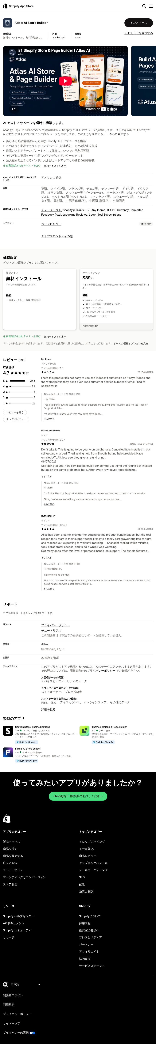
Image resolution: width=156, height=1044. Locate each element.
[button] (39, 735)
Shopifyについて (90, 916)
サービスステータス (92, 966)
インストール (138, 22)
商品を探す (10, 849)
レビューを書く (15, 412)
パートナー (86, 944)
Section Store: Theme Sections (32, 726)
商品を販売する (13, 856)
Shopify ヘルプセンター (18, 916)
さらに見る (49, 419)
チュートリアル (51, 630)
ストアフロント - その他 (57, 236)
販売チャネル (11, 841)
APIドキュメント (14, 923)
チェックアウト (51, 210)
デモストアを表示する (138, 33)
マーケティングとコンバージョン (24, 877)
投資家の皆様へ (89, 930)
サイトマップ (11, 1023)
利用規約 (8, 1004)
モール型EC (86, 849)
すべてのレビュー (16, 419)
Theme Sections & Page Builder (109, 726)
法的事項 (85, 959)
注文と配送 (10, 863)
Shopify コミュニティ (17, 930)
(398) (62, 37)
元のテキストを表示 (55, 165)
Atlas (78, 37)
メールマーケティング (93, 870)
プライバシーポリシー (55, 625)
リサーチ (8, 937)
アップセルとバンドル (93, 863)
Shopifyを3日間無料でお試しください (78, 796)
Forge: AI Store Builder (28, 748)
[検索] (144, 6)
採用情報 (85, 923)
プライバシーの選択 (16, 1032)
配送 (82, 884)
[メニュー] (151, 6)
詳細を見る (48, 709)
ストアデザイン (13, 870)
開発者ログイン (13, 995)
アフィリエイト (89, 951)
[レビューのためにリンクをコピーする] (53, 359)
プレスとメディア (90, 937)
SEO (82, 877)
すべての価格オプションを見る (131, 343)
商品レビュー (87, 856)
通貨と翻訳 (86, 891)
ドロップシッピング (92, 841)
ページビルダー (51, 224)
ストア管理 (10, 884)
